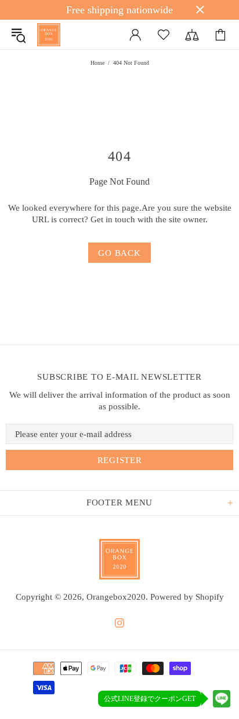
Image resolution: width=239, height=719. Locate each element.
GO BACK (119, 253)
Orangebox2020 (48, 34)
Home (97, 63)
